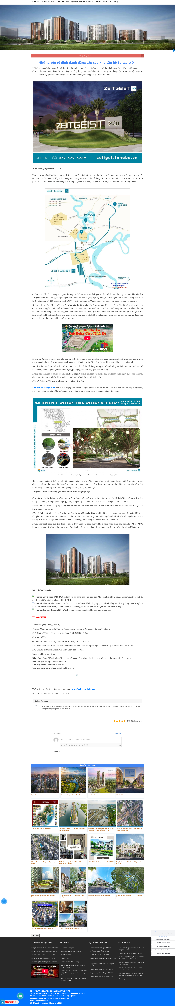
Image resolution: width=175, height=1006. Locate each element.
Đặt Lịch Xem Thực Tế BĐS (163, 946)
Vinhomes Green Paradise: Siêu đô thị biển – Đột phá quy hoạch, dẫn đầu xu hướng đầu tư (74, 973)
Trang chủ (35, 2)
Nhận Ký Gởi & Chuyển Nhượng (163, 949)
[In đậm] (61, 745)
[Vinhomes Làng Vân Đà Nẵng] (45, 813)
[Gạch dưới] (67, 745)
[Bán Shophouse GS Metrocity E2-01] (102, 880)
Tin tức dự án (123, 979)
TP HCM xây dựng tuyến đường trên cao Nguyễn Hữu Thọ (129, 829)
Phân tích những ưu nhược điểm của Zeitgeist (72, 896)
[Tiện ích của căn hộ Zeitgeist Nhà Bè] (73, 914)
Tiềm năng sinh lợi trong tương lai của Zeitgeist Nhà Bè (43, 896)
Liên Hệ (115, 2)
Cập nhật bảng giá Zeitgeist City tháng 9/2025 (43, 862)
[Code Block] (79, 745)
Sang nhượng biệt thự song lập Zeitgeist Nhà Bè (102, 965)
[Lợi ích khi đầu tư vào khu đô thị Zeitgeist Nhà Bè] (130, 880)
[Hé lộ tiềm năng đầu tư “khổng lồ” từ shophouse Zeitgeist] (73, 847)
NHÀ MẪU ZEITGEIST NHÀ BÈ (99, 955)
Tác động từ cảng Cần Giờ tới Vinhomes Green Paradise (72, 829)
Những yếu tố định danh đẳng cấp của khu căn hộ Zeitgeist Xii (131, 963)
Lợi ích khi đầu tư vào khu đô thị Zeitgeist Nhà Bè (129, 896)
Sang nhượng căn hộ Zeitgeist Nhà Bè (101, 973)
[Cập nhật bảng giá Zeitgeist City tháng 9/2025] (45, 847)
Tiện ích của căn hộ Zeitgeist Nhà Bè (70, 928)
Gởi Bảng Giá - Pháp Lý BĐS (163, 939)
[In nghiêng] (64, 745)
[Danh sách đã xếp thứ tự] (72, 745)
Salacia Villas (120, 795)
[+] (87, 745)
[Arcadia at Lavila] (102, 780)
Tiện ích (82, 2)
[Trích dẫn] (77, 745)
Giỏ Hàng (61, 2)
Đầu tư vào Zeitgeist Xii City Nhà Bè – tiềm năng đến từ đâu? (131, 949)
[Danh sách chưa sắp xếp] (74, 745)
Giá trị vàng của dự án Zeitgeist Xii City (130, 953)
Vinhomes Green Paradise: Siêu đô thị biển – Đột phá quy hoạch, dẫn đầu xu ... (101, 829)
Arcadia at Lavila (93, 795)
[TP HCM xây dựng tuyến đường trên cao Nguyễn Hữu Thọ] (130, 813)
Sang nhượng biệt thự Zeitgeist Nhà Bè (101, 969)
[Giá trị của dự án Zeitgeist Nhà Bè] (45, 914)
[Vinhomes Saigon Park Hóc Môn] (73, 780)
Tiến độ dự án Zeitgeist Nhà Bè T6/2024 (101, 862)
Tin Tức (98, 2)
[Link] (82, 745)
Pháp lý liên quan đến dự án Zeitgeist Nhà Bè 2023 (129, 862)
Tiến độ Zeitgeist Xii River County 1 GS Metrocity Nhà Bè (130, 969)
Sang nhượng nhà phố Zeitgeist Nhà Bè (101, 976)
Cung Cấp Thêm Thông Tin (163, 953)
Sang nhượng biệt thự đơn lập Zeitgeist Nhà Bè (103, 959)
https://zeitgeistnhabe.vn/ (83, 689)
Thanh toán (107, 2)
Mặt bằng (74, 2)
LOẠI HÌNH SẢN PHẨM (48, 2)
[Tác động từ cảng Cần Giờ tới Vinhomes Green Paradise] (73, 813)
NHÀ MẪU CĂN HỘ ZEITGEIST (99, 951)
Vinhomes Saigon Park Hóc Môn (71, 795)
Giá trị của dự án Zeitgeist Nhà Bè (43, 928)
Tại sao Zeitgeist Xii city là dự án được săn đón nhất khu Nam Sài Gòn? (131, 958)
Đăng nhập (118, 733)
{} (84, 745)
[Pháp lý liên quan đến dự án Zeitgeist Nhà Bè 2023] (130, 847)
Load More (35, 935)
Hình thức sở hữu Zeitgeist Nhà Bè (100, 948)
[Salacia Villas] (130, 780)
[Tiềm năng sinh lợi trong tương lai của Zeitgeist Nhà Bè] (45, 880)
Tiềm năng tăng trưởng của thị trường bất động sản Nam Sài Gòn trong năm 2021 (131, 974)
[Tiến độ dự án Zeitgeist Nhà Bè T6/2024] (101, 847)
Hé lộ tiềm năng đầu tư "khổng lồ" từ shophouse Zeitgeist (70, 862)
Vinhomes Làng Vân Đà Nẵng (41, 828)
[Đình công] (69, 745)
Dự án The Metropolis (38, 795)
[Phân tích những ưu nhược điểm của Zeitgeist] (73, 880)
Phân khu (89, 2)
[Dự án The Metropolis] (45, 780)
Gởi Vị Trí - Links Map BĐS (163, 942)
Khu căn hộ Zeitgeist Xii (44, 387)
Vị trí (67, 2)
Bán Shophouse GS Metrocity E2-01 (99, 895)
